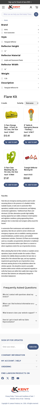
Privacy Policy (9, 396)
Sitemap (27, 399)
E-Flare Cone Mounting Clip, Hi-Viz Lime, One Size (11, 170)
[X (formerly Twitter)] (7, 378)
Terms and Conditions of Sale (24, 396)
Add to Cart (12, 142)
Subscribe (33, 347)
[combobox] (20, 14)
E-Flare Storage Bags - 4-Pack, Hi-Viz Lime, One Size (11, 127)
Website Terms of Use (16, 399)
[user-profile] (31, 7)
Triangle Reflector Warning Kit (30, 169)
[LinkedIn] (13, 378)
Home (6, 20)
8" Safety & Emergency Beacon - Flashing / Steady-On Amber (31, 127)
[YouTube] (18, 378)
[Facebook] (2, 378)
